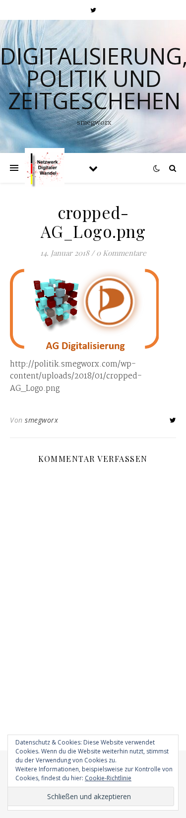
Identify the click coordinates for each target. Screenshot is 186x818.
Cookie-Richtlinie (108, 778)
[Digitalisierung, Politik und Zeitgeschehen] (44, 168)
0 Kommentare (121, 253)
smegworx (41, 420)
